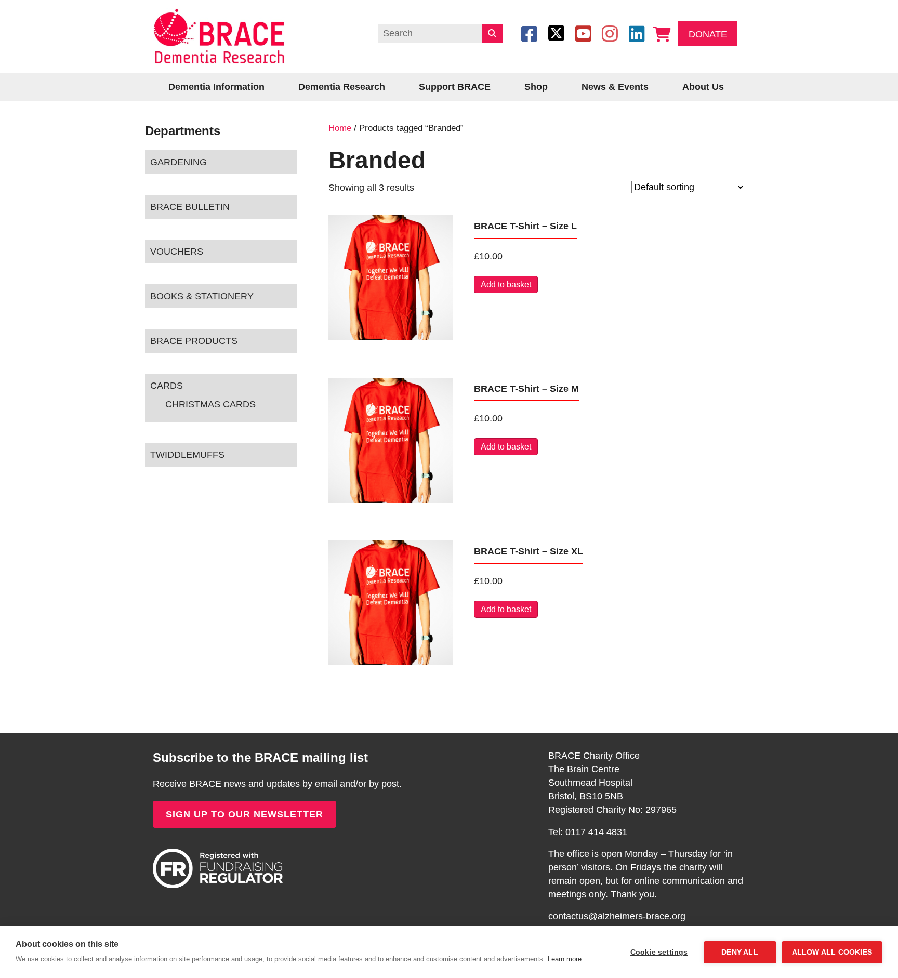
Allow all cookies (832, 952)
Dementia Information (216, 87)
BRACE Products (193, 341)
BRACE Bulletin (190, 207)
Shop (536, 87)
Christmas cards (210, 404)
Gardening (178, 162)
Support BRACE (455, 87)
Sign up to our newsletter (244, 814)
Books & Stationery (202, 296)
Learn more (565, 959)
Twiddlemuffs (187, 455)
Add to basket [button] (506, 284)
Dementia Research (341, 87)
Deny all (739, 952)
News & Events (615, 87)
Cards (166, 385)
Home (339, 128)
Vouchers (176, 251)
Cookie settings (659, 952)
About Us (703, 87)
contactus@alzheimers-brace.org (616, 916)
